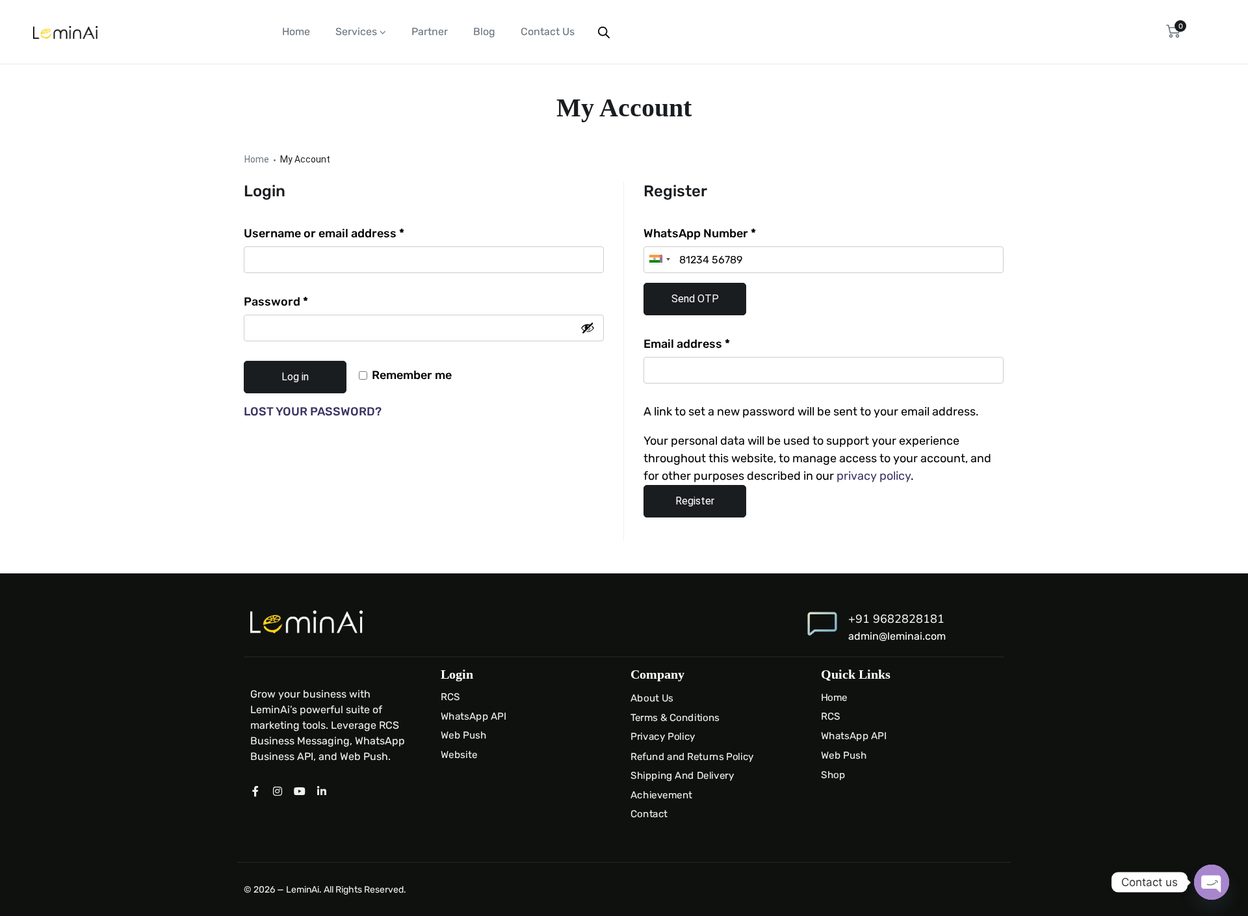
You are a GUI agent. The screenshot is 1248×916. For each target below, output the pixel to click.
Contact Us (548, 31)
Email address (712, 343)
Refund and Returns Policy (692, 756)
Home (296, 31)
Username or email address (349, 232)
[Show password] (587, 327)
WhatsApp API (473, 716)
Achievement (661, 794)
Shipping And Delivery (682, 775)
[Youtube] (299, 791)
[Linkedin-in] (322, 791)
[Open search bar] (603, 32)
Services (356, 31)
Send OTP (695, 299)
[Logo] (65, 32)
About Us (651, 698)
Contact (649, 814)
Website (459, 755)
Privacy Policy (663, 737)
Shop (833, 774)
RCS (450, 697)
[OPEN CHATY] (1211, 882)
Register (694, 501)
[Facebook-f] (255, 791)
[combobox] (659, 259)
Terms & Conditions (675, 718)
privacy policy (874, 476)
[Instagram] (277, 791)
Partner (429, 31)
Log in (295, 377)
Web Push (463, 735)
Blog (484, 31)
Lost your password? (313, 411)
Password (301, 301)
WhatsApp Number (700, 233)
